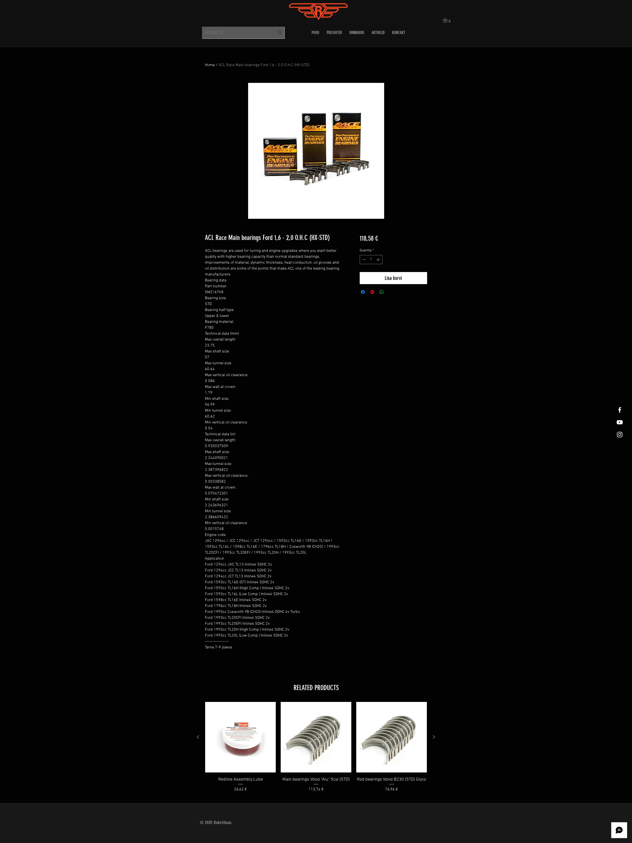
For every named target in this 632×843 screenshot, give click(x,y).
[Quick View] (240, 737)
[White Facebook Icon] (619, 410)
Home (210, 65)
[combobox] (243, 33)
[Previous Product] (198, 737)
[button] (448, 20)
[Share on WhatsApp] (382, 292)
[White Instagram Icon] (619, 434)
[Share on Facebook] (363, 292)
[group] (316, 750)
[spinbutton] (371, 259)
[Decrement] (363, 259)
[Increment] (378, 259)
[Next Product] (434, 737)
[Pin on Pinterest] (372, 292)
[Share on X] (391, 292)
